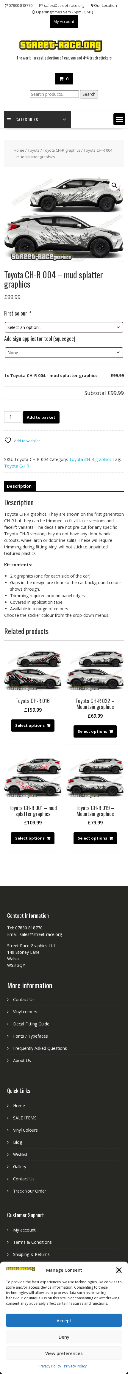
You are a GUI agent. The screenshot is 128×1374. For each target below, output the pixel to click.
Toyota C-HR (16, 466)
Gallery (19, 1166)
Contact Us (24, 999)
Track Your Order (29, 1191)
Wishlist (20, 1154)
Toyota (34, 150)
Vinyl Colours (25, 1130)
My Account (64, 21)
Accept (64, 1320)
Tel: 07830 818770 (25, 928)
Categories (26, 119)
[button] (119, 1270)
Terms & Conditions (32, 1242)
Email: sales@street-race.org (34, 934)
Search (89, 94)
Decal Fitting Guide (31, 1024)
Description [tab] (19, 486)
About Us (22, 1060)
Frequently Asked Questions (40, 1048)
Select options (30, 725)
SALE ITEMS (25, 1118)
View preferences (64, 1353)
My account (24, 1230)
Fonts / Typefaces (30, 1036)
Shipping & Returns (31, 1254)
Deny (64, 1337)
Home (19, 150)
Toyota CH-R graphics (61, 150)
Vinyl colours (25, 1011)
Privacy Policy (49, 1366)
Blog (17, 1142)
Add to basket (41, 417)
